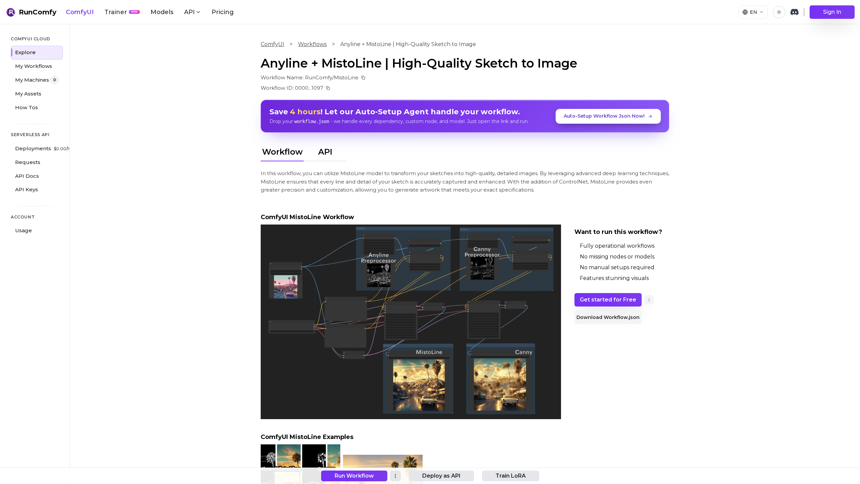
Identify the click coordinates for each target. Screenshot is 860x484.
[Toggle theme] (779, 12)
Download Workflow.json (608, 317)
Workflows (312, 44)
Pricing (223, 12)
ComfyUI (80, 12)
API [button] (189, 12)
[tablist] (304, 150)
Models (161, 12)
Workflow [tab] (282, 152)
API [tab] (325, 152)
